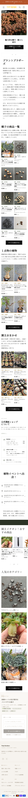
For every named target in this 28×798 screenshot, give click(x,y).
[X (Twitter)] (6, 759)
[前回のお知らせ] (3, 2)
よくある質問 (5, 771)
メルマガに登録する (15, 731)
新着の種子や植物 (7, 682)
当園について (18, 768)
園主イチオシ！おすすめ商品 (11, 646)
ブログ (16, 771)
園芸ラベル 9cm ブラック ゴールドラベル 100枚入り (18, 553)
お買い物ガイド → (4, 433)
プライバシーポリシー (20, 785)
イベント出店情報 (19, 774)
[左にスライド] (10, 564)
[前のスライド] (12, 54)
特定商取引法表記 (19, 782)
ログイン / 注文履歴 (6, 785)
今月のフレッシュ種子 (9, 610)
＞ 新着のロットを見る (14, 47)
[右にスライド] (17, 564)
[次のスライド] (15, 54)
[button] (4, 7)
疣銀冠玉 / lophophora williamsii (19, 400)
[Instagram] (3, 759)
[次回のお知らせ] (25, 2)
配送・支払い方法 (6, 768)
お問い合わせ (5, 774)
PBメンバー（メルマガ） (8, 782)
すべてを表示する (14, 243)
